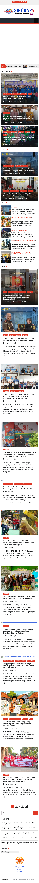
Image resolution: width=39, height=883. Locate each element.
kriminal (30, 191)
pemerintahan (23, 230)
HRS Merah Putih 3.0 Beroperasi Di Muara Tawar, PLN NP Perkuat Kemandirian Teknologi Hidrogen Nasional (18, 631)
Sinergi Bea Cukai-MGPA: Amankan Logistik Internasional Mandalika (23, 258)
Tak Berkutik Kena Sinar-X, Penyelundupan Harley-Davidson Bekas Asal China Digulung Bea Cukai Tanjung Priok (22, 235)
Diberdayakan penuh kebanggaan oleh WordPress (23, 879)
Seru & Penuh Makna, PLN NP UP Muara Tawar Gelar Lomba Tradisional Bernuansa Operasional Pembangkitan (18, 543)
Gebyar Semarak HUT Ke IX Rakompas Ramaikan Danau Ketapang (17, 97)
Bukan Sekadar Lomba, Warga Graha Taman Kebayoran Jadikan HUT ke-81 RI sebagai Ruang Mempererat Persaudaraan (19, 779)
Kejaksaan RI (18, 165)
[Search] (35, 20)
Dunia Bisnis (11, 292)
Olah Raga (14, 255)
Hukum (12, 165)
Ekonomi (6, 165)
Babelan (13, 93)
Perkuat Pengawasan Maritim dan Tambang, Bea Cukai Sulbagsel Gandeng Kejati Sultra (19, 170)
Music (32, 132)
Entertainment (13, 132)
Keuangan (25, 165)
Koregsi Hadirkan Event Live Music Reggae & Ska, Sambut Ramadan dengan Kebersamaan (18, 140)
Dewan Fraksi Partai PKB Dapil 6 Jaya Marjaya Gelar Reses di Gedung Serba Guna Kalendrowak (18, 118)
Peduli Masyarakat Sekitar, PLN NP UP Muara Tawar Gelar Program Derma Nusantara (19, 597)
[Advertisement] (19, 44)
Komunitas (19, 93)
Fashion (13, 253)
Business (18, 240)
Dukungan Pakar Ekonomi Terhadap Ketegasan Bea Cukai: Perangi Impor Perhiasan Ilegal (16, 297)
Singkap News (8, 173)
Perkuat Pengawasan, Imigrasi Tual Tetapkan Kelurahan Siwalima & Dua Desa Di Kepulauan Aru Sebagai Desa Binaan (19, 396)
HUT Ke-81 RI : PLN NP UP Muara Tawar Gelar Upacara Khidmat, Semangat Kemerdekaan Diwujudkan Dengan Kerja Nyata (19, 454)
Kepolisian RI (23, 191)
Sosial (25, 93)
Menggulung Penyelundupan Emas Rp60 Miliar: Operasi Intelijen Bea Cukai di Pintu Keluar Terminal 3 (18, 666)
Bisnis (11, 191)
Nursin (6, 101)
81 (23, 806)
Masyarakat (14, 219)
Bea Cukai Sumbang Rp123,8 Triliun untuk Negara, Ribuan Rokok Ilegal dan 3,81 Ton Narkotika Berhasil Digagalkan (23, 247)
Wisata (30, 93)
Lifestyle (27, 132)
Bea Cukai (6, 191)
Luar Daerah (20, 391)
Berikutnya (26, 806)
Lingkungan (27, 217)
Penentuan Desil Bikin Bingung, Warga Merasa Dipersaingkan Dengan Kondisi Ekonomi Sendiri (22, 223)
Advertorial (6, 93)
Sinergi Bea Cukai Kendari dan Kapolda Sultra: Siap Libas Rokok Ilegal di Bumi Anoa (19, 195)
